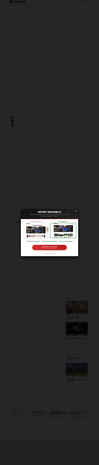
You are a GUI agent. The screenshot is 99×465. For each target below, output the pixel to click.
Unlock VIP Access (49, 247)
